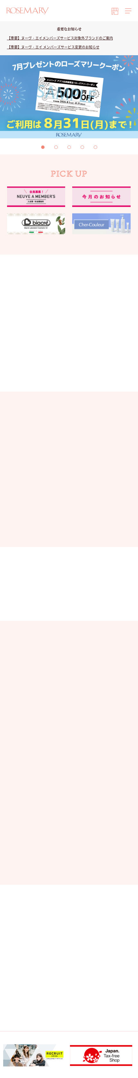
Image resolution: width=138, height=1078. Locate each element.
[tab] (42, 147)
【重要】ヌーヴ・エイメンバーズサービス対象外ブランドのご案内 (60, 38)
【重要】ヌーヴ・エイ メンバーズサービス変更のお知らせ (53, 47)
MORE (65, 530)
